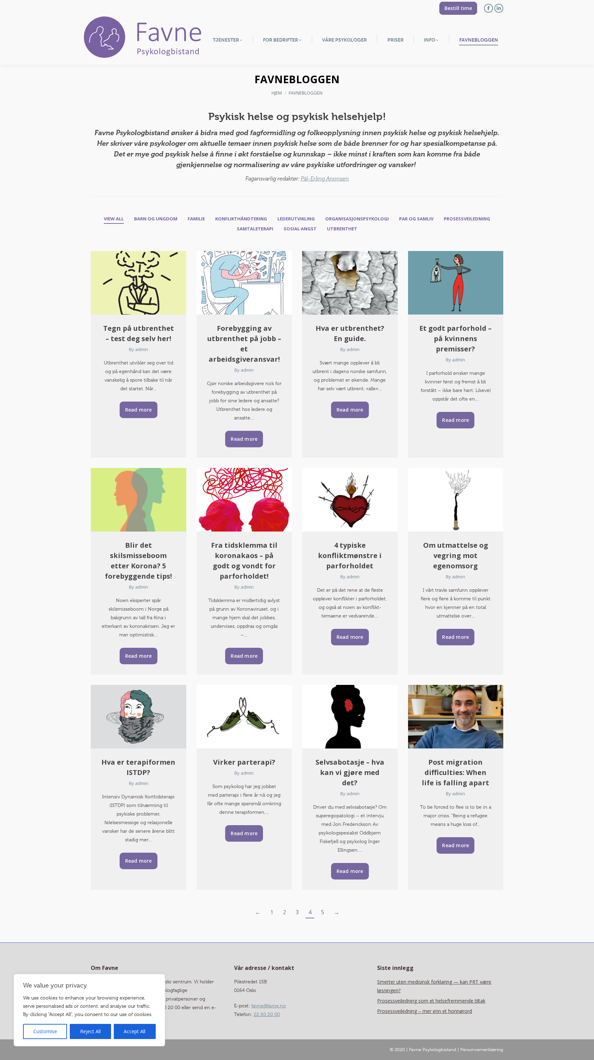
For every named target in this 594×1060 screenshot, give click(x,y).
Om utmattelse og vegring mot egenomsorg (455, 555)
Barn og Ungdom (155, 219)
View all (114, 219)
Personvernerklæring (481, 1049)
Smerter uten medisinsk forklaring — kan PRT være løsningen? (434, 986)
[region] (89, 1010)
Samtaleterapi (255, 229)
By (138, 349)
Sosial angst (300, 229)
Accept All (134, 1031)
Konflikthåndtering (241, 219)
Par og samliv (416, 219)
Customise (45, 1031)
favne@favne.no (268, 1005)
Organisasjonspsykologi (357, 219)
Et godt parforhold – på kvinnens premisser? (455, 338)
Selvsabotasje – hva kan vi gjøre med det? (350, 772)
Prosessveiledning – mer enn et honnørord (424, 1011)
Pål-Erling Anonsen (325, 178)
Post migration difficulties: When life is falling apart (455, 772)
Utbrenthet (342, 229)
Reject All (90, 1031)
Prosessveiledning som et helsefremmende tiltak (431, 1000)
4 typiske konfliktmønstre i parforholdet (350, 555)
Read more (138, 409)
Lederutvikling (296, 219)
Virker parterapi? (244, 762)
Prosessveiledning (467, 219)
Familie (196, 219)
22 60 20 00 (267, 1014)
